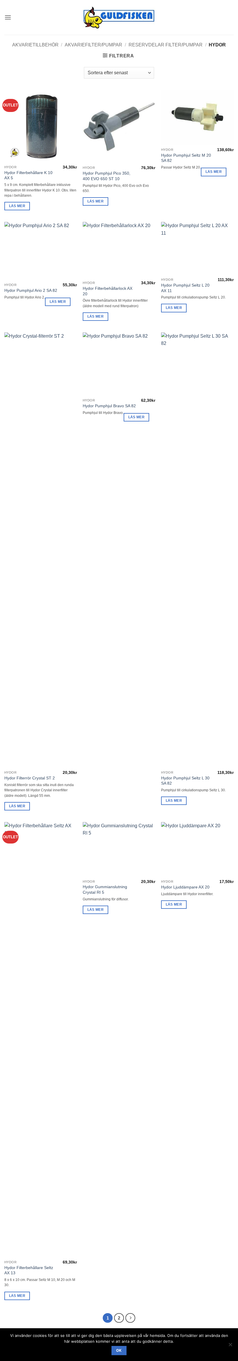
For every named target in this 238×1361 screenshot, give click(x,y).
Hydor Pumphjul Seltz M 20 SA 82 (186, 158)
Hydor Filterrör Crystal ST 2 (29, 778)
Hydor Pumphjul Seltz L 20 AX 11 (185, 288)
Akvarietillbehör (35, 44)
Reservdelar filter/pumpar (166, 44)
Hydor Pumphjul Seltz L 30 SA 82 (185, 781)
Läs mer (17, 206)
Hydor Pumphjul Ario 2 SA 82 (30, 290)
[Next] (130, 1318)
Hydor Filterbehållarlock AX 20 (107, 291)
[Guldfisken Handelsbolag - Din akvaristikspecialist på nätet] (119, 17)
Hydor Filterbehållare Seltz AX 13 (28, 1270)
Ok (119, 1350)
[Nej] (230, 1346)
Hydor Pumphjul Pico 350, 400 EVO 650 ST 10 (106, 176)
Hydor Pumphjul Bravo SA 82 (109, 405)
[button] (7, 17)
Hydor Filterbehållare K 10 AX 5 (28, 175)
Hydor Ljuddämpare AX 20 (185, 887)
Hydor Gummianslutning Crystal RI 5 (105, 889)
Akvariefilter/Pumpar (93, 44)
